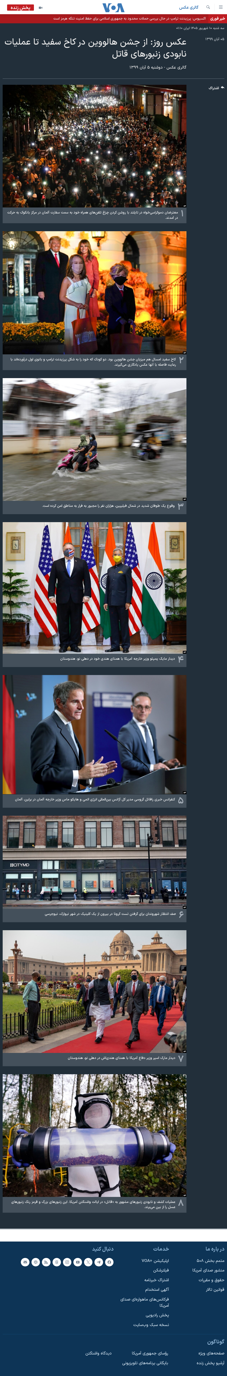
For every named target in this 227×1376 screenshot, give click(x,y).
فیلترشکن (161, 1270)
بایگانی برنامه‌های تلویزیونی (145, 1363)
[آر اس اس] (46, 1262)
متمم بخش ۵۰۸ (210, 1261)
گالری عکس (188, 8)
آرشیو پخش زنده (210, 1363)
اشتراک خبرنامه (156, 1280)
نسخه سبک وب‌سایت (151, 1325)
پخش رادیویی (157, 1315)
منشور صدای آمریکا (208, 1270)
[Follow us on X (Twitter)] (88, 1262)
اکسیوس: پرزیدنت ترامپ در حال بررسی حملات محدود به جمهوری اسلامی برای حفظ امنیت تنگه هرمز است (129, 18)
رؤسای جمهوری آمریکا (150, 1353)
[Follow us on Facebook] (109, 1262)
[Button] (217, 89)
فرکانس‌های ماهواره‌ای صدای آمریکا (144, 1303)
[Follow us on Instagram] (67, 1262)
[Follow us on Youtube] (77, 1262)
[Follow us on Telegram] (98, 1262)
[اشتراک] (25, 1262)
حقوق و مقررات (211, 1280)
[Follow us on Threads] (57, 1262)
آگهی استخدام (157, 1290)
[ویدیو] (40, 7)
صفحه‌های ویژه (211, 1353)
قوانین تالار (215, 1290)
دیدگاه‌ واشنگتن (98, 1353)
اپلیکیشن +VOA (155, 1261)
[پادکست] (35, 1262)
